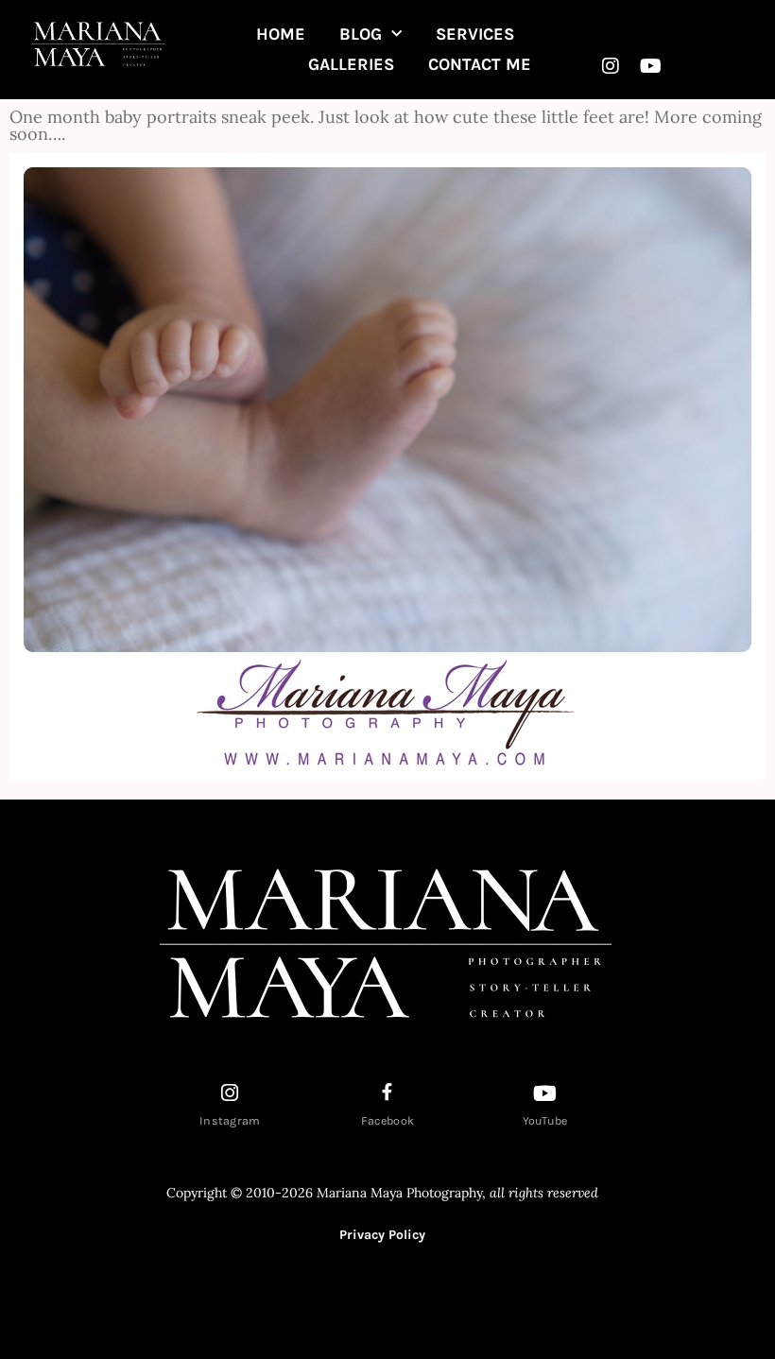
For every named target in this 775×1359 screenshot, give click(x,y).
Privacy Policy (382, 1235)
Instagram (230, 1120)
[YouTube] (545, 1093)
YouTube (545, 1120)
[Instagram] (610, 66)
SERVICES (475, 34)
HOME (280, 34)
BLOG (360, 34)
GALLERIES (351, 64)
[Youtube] (651, 66)
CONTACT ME (479, 64)
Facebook (387, 1120)
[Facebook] (387, 1091)
